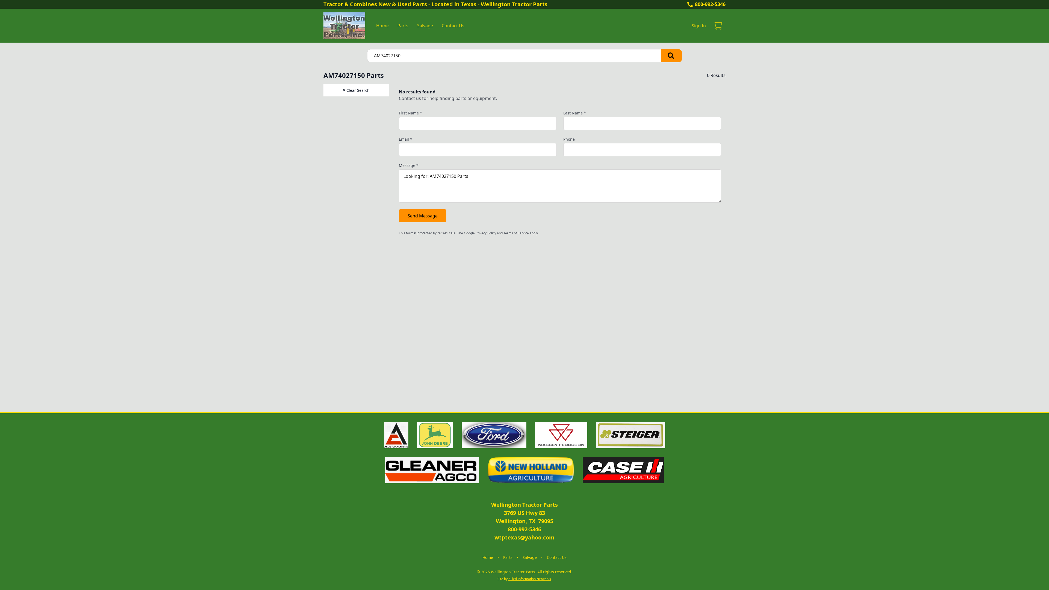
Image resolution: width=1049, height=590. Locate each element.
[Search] (671, 55)
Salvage (425, 26)
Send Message (423, 216)
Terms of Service (516, 233)
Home (382, 26)
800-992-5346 (710, 4)
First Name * (410, 113)
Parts (402, 26)
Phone (569, 139)
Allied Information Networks (529, 579)
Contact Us (453, 26)
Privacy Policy (486, 233)
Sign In (699, 26)
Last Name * (574, 113)
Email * (405, 139)
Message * (409, 165)
